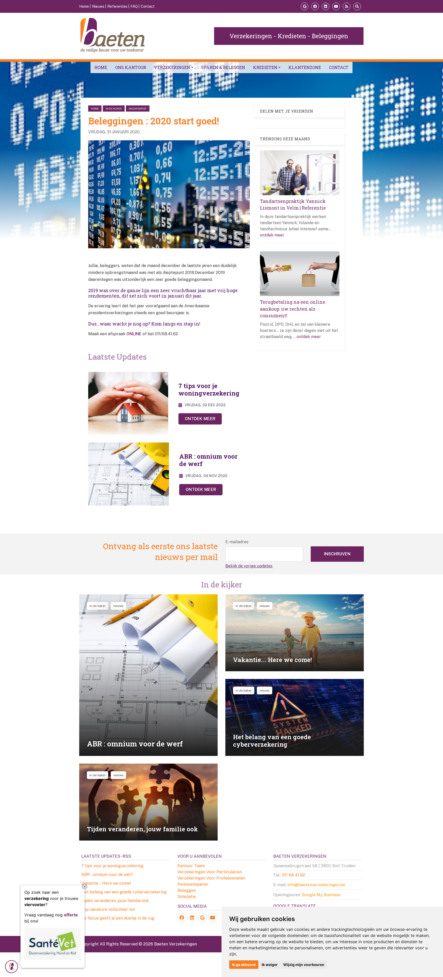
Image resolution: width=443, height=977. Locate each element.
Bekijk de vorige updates (249, 566)
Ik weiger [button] (270, 964)
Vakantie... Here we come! (106, 883)
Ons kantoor (130, 67)
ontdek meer (272, 235)
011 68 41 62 (293, 875)
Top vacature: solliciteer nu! (108, 909)
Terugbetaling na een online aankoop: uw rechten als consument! (292, 308)
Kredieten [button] (265, 67)
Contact (338, 67)
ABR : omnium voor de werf (107, 874)
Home (100, 67)
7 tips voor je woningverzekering (112, 865)
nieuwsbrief (138, 108)
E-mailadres (236, 541)
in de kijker (114, 108)
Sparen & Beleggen (223, 67)
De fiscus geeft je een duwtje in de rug (117, 918)
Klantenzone (304, 67)
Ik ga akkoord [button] (244, 964)
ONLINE (134, 333)
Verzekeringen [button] (172, 67)
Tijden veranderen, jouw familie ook (115, 900)
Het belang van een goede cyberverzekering (124, 892)
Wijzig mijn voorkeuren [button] (303, 964)
